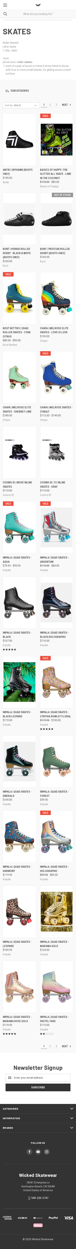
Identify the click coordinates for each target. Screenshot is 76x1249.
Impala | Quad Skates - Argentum (54, 559)
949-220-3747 (39, 1198)
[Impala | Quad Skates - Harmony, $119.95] (19, 836)
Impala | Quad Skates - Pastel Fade (54, 1019)
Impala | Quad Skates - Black (17, 635)
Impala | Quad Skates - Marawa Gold (54, 944)
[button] (38, 91)
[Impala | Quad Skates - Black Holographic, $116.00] (57, 602)
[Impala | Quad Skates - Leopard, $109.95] (19, 911)
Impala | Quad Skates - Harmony (17, 869)
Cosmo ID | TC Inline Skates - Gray (52, 484)
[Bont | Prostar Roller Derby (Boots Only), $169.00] (57, 218)
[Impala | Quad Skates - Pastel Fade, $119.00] (57, 986)
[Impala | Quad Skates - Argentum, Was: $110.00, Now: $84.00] (57, 527)
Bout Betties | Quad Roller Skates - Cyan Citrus (16, 332)
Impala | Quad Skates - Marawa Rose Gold (17, 1019)
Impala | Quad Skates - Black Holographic (54, 635)
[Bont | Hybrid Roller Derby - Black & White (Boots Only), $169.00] (19, 218)
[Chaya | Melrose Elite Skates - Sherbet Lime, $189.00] (19, 377)
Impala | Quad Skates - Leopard (17, 944)
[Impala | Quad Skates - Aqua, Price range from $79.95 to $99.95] (19, 527)
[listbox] (26, 105)
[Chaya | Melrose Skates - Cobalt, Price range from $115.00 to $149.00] (57, 377)
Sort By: (9, 105)
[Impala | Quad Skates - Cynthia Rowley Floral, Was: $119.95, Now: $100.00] (57, 682)
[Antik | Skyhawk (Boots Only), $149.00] (19, 139)
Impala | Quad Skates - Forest (54, 794)
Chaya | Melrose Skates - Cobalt (56, 409)
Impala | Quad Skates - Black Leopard (17, 714)
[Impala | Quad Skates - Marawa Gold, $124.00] (57, 911)
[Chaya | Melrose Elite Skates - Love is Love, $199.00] (57, 298)
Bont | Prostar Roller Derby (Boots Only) (55, 251)
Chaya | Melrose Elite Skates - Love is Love (54, 330)
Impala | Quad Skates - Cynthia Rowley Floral (55, 714)
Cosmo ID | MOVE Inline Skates (17, 484)
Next (65, 104)
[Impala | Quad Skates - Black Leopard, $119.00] (19, 682)
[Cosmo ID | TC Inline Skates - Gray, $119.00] (57, 452)
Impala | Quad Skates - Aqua (17, 559)
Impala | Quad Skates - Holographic (54, 869)
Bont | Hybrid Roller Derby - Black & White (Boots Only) (17, 253)
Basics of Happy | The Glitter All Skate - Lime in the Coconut (55, 174)
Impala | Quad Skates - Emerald (17, 794)
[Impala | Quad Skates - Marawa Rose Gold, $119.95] (19, 986)
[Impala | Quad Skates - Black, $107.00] (19, 602)
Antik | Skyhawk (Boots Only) (18, 172)
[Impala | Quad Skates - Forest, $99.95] (57, 761)
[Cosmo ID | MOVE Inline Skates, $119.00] (19, 452)
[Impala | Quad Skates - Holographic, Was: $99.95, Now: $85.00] (57, 836)
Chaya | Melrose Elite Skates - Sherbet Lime (17, 409)
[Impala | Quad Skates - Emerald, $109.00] (19, 761)
